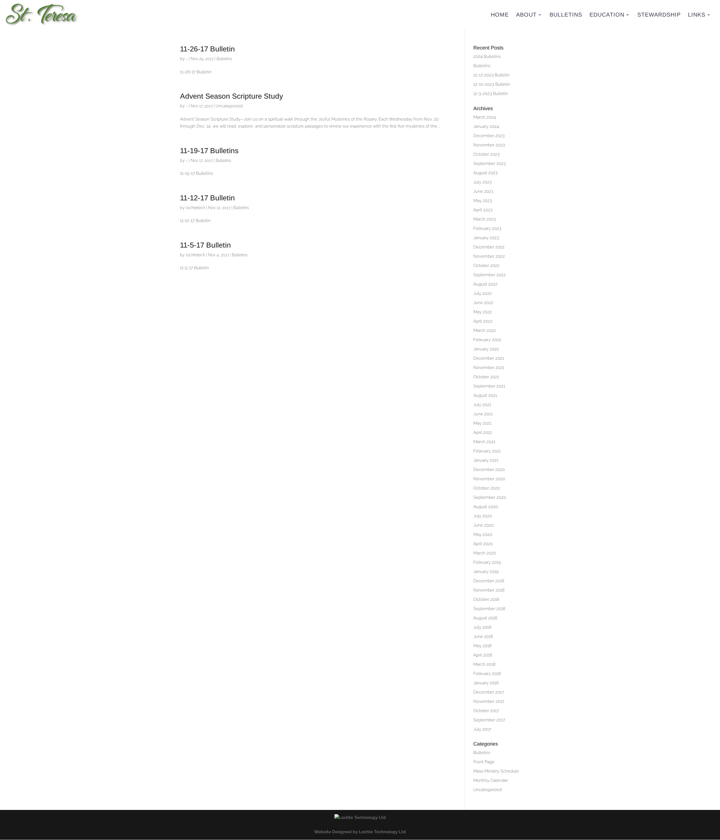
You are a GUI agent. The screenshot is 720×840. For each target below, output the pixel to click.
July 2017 (482, 729)
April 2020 (483, 543)
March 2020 (484, 553)
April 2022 (482, 321)
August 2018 (485, 618)
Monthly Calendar (490, 780)
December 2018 (488, 580)
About (526, 15)
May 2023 (482, 200)
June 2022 (483, 302)
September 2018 (489, 608)
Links (696, 15)
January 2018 (486, 682)
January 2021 (485, 460)
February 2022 (487, 339)
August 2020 (485, 506)
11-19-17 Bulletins (209, 150)
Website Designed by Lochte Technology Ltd (360, 831)
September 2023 (489, 163)
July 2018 (482, 627)
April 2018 (482, 655)
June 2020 (483, 525)
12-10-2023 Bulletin (491, 84)
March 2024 (484, 117)
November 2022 (489, 256)
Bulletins (566, 15)
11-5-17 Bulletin (205, 245)
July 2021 (482, 404)
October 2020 (486, 488)
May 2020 (482, 534)
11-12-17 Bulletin (207, 198)
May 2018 (482, 645)
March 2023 (484, 219)
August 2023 (485, 172)
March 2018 (484, 664)
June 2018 (483, 636)
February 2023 (487, 228)
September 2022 (489, 274)
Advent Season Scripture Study (231, 96)
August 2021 (485, 395)
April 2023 (482, 209)
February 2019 (487, 562)
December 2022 (489, 247)
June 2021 (483, 413)
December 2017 (488, 692)
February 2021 (487, 451)
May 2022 (482, 311)
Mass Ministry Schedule (496, 771)
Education (607, 15)
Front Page (483, 761)
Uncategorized (229, 106)
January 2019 (486, 571)
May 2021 (482, 423)
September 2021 (489, 386)
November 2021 (488, 367)
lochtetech (195, 207)
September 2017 (489, 720)
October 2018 (486, 599)
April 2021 (482, 432)
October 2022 (486, 265)
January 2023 (486, 237)
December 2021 (488, 358)
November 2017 (488, 701)
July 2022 (482, 293)
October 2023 (486, 154)
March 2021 (484, 441)
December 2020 (489, 469)
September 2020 (489, 497)
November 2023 (489, 145)
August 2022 (485, 284)
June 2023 (483, 191)
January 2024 (486, 126)
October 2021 (486, 376)
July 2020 (482, 516)
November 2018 (489, 590)
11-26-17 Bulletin (207, 49)
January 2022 (486, 349)
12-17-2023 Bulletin (491, 75)
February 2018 (487, 673)
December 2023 (489, 135)
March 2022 (484, 330)
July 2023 (482, 182)
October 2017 (486, 710)
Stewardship (659, 15)
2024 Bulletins (487, 56)
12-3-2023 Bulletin (490, 93)
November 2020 (489, 478)
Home (500, 15)
